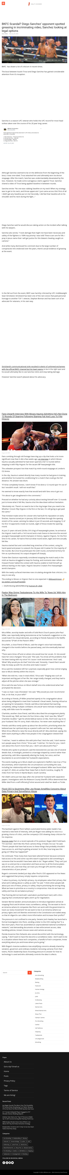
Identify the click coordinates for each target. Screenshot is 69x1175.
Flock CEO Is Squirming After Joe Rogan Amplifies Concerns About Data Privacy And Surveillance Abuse (34, 790)
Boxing (37, 982)
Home (6, 1071)
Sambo (37, 1024)
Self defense (39, 1028)
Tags (6, 1085)
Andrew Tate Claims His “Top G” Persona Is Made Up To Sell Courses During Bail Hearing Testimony (18, 1118)
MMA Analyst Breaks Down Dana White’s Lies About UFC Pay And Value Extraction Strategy (16, 1123)
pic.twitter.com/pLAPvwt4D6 (13, 582)
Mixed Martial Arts (40, 1010)
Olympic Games (40, 1017)
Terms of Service (11, 1090)
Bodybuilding (39, 979)
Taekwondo (38, 1035)
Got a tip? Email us (11, 1066)
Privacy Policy (9, 1081)
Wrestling (38, 1042)
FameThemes (63, 1172)
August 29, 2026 (35, 586)
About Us (8, 1062)
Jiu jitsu (37, 993)
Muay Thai (38, 1014)
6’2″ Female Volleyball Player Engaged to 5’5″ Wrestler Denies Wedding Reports (16, 1113)
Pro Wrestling (39, 1021)
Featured (38, 986)
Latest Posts (38, 1003)
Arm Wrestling (39, 975)
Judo (36, 996)
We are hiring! (9, 1095)
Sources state (7, 841)
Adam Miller (5, 34)
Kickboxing (38, 1000)
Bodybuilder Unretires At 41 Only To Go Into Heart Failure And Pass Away (18, 1128)
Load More (34, 963)
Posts (6, 1076)
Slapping (38, 1032)
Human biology (39, 989)
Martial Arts (38, 1007)
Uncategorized (39, 1039)
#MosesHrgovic (55, 579)
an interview (43, 459)
